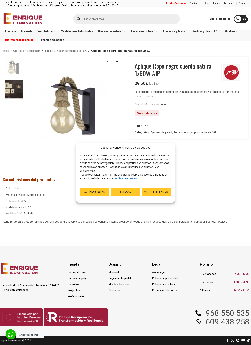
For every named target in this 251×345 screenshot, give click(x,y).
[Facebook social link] (227, 340)
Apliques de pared (161, 132)
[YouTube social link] (243, 340)
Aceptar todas (94, 192)
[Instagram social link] (237, 340)
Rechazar (125, 192)
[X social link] (232, 340)
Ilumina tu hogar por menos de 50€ (65, 51)
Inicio (6, 51)
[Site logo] (23, 18)
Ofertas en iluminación (26, 51)
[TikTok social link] (248, 340)
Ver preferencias (156, 192)
